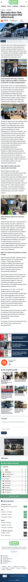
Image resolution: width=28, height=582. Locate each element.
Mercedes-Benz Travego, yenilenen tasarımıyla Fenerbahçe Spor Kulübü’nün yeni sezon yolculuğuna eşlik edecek (7, 411)
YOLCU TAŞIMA (5, 568)
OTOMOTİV (9, 10)
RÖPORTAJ (22, 6)
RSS (5, 575)
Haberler (3, 10)
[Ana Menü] (1, 2)
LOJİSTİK (12, 568)
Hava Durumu (5, 555)
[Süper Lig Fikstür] (26, 501)
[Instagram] (16, 552)
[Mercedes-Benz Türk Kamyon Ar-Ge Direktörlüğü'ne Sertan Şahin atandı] (7, 375)
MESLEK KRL (9, 569)
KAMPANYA (15, 6)
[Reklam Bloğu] (14, 446)
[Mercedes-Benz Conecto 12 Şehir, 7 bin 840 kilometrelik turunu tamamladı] (21, 404)
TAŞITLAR (18, 568)
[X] (14, 552)
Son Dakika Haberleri (7, 561)
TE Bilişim (10, 361)
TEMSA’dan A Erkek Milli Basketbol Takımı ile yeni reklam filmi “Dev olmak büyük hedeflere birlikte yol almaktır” (6, 396)
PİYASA (9, 6)
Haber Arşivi (5, 563)
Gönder (4, 432)
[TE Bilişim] (4, 362)
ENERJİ (3, 569)
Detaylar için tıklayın (14, 496)
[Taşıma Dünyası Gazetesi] (13, 2)
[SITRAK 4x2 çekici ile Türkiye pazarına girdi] (21, 389)
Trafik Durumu (5, 557)
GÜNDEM (3, 6)
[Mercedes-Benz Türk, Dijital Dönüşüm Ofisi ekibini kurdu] (14, 31)
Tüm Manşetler (6, 560)
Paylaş (4, 41)
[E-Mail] (9, 364)
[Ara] (26, 2)
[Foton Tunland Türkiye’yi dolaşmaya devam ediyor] (21, 375)
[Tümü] (26, 458)
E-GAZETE (24, 568)
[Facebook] (12, 552)
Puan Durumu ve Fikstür (7, 558)
